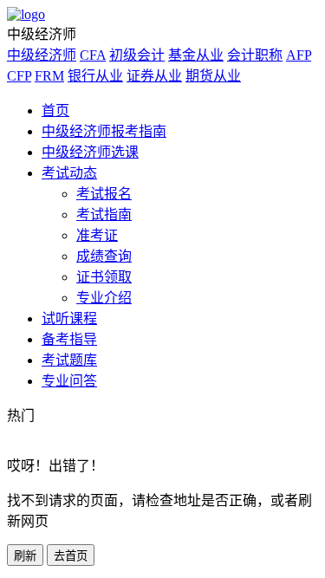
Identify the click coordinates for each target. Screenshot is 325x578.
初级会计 (137, 55)
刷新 (25, 555)
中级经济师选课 (90, 152)
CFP (19, 75)
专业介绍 (104, 297)
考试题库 (69, 360)
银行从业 (95, 75)
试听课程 (69, 318)
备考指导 (69, 339)
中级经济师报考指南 (104, 131)
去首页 (71, 555)
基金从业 (196, 55)
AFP (298, 55)
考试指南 (104, 214)
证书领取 (104, 277)
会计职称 (255, 55)
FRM (49, 75)
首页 (55, 110)
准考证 (97, 235)
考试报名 (104, 193)
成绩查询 (104, 256)
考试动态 (69, 173)
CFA (93, 55)
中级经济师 (41, 55)
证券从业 (154, 75)
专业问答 (69, 380)
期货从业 (213, 75)
